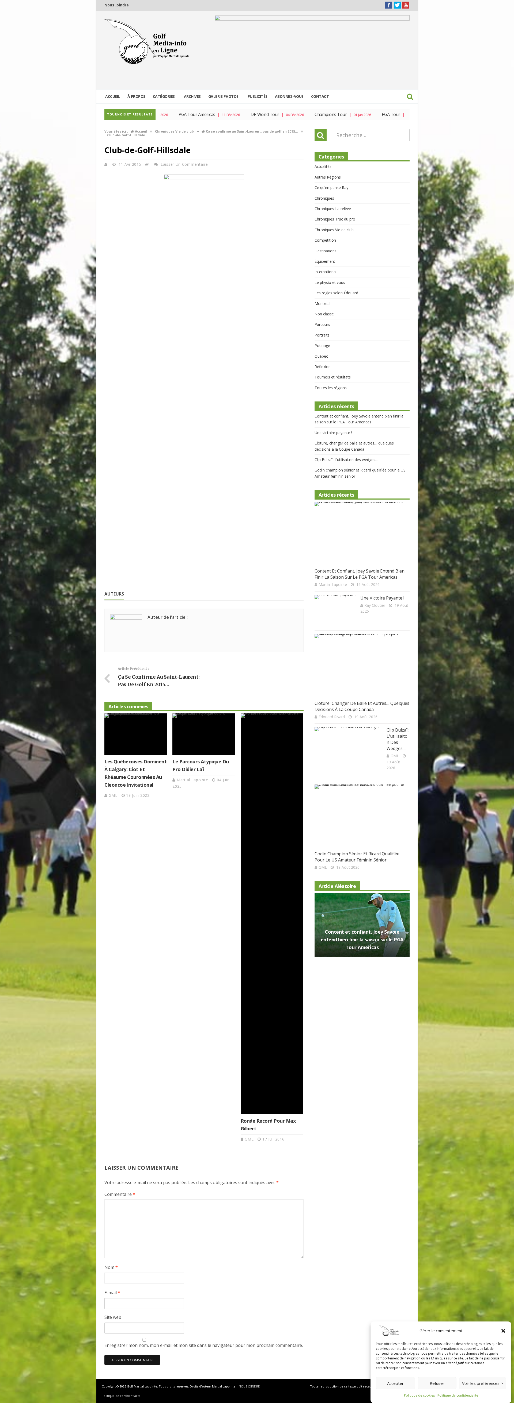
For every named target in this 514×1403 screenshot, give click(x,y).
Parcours (322, 324)
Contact (320, 96)
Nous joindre (116, 4)
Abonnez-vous (289, 96)
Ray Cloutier (374, 605)
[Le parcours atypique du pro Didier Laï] (203, 734)
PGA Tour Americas (171, 114)
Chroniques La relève (333, 208)
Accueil (112, 96)
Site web (112, 1317)
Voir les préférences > (482, 1383)
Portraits (322, 335)
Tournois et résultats (333, 377)
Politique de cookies (419, 1395)
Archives (192, 96)
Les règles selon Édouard (336, 292)
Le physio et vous (330, 282)
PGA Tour (365, 114)
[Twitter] (397, 5)
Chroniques (324, 198)
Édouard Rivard (332, 716)
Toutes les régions (331, 387)
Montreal (322, 303)
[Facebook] (388, 5)
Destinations (326, 250)
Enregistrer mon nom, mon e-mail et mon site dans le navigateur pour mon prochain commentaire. (203, 1345)
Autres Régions (328, 177)
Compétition (325, 240)
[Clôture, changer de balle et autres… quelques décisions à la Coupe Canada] (360, 666)
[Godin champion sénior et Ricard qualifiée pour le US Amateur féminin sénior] (360, 816)
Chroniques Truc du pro (335, 219)
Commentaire (119, 1194)
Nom (111, 1267)
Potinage (322, 345)
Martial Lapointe (193, 779)
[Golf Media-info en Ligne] (148, 41)
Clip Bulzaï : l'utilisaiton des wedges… (346, 459)
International (326, 271)
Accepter (395, 1383)
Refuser (437, 1383)
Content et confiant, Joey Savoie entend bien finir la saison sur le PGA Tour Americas (360, 574)
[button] (503, 1331)
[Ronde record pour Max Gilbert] (272, 913)
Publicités (257, 96)
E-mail (112, 1293)
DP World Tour (239, 114)
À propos (136, 96)
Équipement (325, 261)
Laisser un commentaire (184, 164)
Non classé (324, 313)
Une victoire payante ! (333, 432)
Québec (321, 356)
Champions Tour (305, 114)
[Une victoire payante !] (335, 609)
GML (114, 795)
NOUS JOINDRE (249, 1386)
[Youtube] (405, 5)
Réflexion (323, 366)
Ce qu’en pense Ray (331, 187)
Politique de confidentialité (457, 1395)
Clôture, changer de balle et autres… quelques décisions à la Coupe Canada (362, 706)
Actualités (323, 166)
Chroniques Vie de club (334, 229)
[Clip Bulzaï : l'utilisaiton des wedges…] (349, 751)
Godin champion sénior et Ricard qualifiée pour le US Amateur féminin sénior (357, 857)
